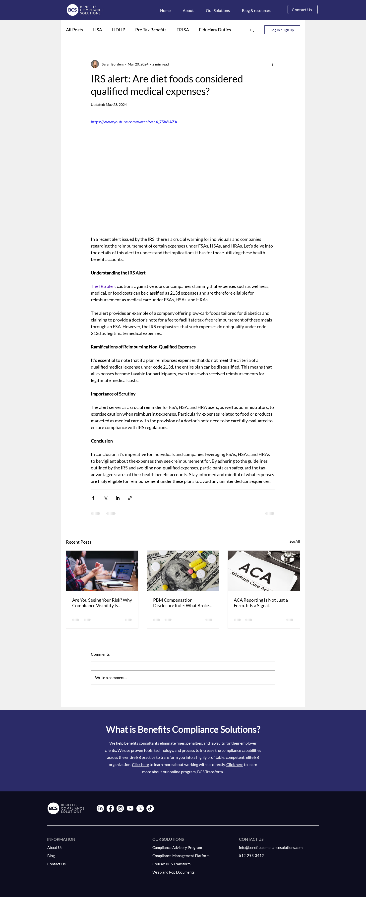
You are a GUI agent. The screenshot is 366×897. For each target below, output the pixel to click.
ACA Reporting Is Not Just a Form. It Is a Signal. (261, 602)
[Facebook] (110, 808)
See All (295, 541)
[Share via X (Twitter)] (105, 498)
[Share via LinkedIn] (117, 498)
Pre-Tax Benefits (151, 29)
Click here (140, 764)
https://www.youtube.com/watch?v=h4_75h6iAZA (134, 121)
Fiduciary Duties (215, 29)
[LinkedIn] (100, 808)
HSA (97, 29)
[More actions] (272, 64)
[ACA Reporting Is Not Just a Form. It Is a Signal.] (264, 571)
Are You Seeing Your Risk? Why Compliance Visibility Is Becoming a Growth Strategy (102, 602)
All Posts (74, 29)
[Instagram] (120, 808)
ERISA (183, 29)
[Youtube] (130, 808)
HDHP (118, 29)
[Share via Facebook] (93, 498)
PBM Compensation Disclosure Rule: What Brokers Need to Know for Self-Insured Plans (183, 602)
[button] (188, 10)
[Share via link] (129, 498)
